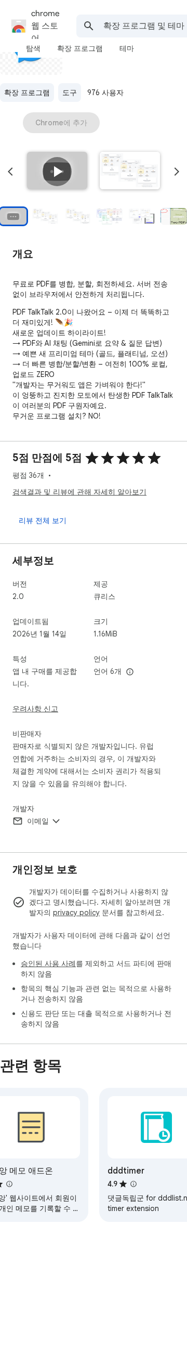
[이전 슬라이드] (10, 171)
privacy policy (76, 912)
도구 (69, 92)
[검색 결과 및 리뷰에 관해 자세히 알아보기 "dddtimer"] (133, 1183)
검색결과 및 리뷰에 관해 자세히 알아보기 (79, 492)
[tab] (33, 48)
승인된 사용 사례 (48, 963)
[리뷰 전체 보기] (42, 520)
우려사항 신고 (35, 708)
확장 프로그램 (27, 92)
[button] (57, 171)
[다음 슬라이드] (176, 171)
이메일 (38, 821)
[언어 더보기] (130, 672)
